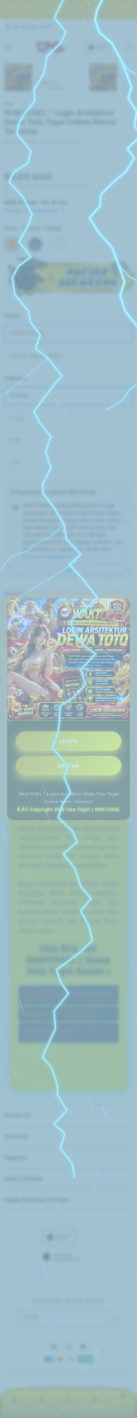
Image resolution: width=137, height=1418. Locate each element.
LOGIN (68, 741)
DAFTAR (68, 765)
